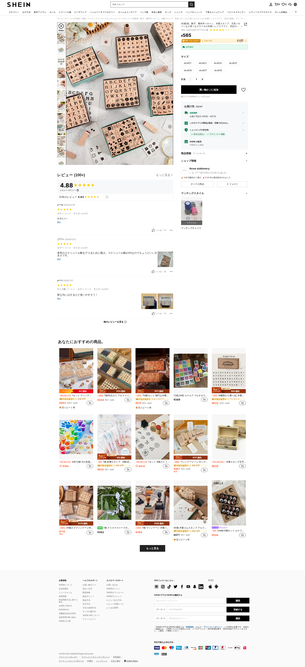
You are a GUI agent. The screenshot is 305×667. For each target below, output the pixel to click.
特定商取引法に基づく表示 (68, 601)
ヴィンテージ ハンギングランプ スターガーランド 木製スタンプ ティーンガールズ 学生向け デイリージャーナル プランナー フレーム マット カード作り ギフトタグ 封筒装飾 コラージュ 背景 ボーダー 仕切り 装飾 (191, 462)
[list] (179, 586)
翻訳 (59, 222)
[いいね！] (153, 230)
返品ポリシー (88, 596)
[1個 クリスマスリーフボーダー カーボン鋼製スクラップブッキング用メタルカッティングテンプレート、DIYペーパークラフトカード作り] (114, 503)
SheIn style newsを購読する (168, 595)
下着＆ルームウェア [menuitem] (214, 12)
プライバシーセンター (68, 657)
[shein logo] (18, 4)
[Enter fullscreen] (170, 162)
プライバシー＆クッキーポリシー (95, 657)
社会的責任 (63, 589)
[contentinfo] (201, 648)
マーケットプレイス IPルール (71, 661)
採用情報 (62, 596)
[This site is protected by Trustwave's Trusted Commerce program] (156, 654)
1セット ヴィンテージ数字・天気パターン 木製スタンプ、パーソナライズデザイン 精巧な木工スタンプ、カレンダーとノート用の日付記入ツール (76, 395)
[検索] (191, 4)
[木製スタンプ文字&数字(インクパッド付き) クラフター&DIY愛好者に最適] (229, 437)
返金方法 (86, 600)
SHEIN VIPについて (91, 615)
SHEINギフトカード (115, 592)
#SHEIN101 (64, 610)
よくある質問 (112, 608)
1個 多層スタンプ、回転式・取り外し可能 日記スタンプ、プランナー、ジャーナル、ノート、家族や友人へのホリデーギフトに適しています (114, 462)
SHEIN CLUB (64, 621)
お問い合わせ (112, 585)
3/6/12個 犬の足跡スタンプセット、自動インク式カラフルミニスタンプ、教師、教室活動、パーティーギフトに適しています (76, 462)
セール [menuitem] (52, 12)
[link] (277, 4)
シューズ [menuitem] (178, 12)
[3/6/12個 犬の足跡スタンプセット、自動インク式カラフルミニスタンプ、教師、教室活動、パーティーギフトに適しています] (76, 437)
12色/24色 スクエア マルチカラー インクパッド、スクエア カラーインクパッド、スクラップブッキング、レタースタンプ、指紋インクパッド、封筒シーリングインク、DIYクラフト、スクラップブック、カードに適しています (191, 395)
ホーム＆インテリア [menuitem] (127, 12)
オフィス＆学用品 (72, 18)
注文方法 (86, 604)
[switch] (106, 197)
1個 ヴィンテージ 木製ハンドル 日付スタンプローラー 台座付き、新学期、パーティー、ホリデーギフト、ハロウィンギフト (152, 527)
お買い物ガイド (89, 585)
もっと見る (152, 548)
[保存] (243, 89)
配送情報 (86, 592)
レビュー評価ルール (115, 604)
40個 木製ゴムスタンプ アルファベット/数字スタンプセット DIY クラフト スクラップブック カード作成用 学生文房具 (191, 527)
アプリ (211, 580)
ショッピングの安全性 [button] (199, 130)
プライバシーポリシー (212, 627)
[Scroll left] (292, 12)
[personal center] (271, 4)
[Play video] (119, 93)
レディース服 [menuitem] (65, 12)
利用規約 (190, 627)
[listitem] (191, 211)
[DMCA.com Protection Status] (164, 654)
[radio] (187, 63)
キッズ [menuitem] (168, 12)
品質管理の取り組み (67, 617)
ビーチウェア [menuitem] (80, 12)
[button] (290, 4)
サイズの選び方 (89, 611)
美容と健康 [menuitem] (156, 12)
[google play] (216, 588)
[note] (76, 391)
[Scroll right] (296, 12)
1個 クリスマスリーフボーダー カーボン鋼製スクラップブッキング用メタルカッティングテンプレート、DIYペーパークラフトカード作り (114, 527)
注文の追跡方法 (89, 608)
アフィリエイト (89, 619)
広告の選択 (115, 661)
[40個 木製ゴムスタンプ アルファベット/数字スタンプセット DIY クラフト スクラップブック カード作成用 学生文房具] (191, 503)
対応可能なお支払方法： (164, 642)
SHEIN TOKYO (65, 606)
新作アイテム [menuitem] (40, 12)
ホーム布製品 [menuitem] (281, 12)
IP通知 (90, 661)
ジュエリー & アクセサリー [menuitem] (102, 12)
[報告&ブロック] (171, 230)
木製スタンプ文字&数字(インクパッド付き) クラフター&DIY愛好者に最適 (229, 462)
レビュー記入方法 (114, 600)
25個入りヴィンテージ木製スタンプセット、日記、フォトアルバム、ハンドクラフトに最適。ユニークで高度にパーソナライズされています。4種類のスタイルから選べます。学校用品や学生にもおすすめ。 (76, 527)
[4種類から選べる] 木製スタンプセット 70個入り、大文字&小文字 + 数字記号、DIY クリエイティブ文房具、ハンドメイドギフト (229, 395)
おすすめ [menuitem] (26, 12)
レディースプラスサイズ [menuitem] (260, 12)
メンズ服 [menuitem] (144, 12)
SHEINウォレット (114, 596)
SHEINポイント (113, 589)
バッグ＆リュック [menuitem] (194, 12)
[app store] (210, 588)
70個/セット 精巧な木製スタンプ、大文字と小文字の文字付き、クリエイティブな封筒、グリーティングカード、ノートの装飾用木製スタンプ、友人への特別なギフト (152, 395)
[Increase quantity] (202, 79)
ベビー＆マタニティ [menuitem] (236, 12)
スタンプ (126, 18)
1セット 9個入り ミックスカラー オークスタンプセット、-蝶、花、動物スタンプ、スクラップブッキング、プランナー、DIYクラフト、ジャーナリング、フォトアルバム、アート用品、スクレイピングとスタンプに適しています (152, 462)
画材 (84, 18)
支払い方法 (87, 589)
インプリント (102, 661)
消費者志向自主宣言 (67, 613)
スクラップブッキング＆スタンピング (104, 18)
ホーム (60, 18)
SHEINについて (65, 585)
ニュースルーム (65, 592)
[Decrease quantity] (190, 79)
